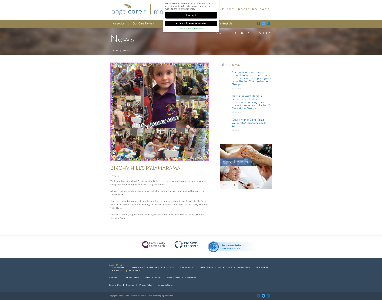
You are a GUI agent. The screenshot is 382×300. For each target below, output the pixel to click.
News (147, 278)
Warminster (118, 268)
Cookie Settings (165, 285)
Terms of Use (115, 285)
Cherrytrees (206, 268)
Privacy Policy (145, 285)
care (221, 32)
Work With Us (173, 278)
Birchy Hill (118, 271)
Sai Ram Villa (186, 268)
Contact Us (225, 23)
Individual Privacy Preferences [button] (191, 29)
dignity (242, 32)
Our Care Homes (143, 23)
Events (158, 278)
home (114, 50)
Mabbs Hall (262, 268)
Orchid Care (225, 268)
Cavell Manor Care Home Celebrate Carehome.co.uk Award (249, 123)
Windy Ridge (244, 268)
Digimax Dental (167, 295)
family (264, 32)
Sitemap (130, 285)
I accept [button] (191, 15)
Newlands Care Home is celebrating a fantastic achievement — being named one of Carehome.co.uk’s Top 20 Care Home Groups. (252, 102)
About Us (118, 23)
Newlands (134, 271)
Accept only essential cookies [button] (191, 23)
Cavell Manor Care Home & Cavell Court (152, 268)
